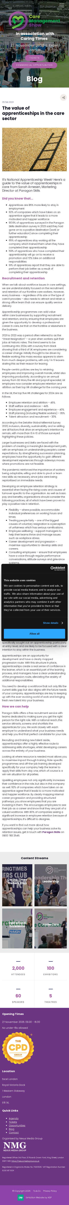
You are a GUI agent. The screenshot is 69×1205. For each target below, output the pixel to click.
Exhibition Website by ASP (39, 1197)
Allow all (34, 633)
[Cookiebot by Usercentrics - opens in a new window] (50, 568)
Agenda (13, 1118)
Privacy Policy (50, 1191)
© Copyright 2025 (21, 1191)
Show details (50, 622)
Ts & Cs (37, 1191)
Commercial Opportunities (34, 65)
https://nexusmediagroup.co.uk (25, 1161)
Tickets (34, 57)
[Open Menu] (62, 5)
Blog (11, 1129)
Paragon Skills (51, 832)
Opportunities (17, 1125)
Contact (14, 1132)
